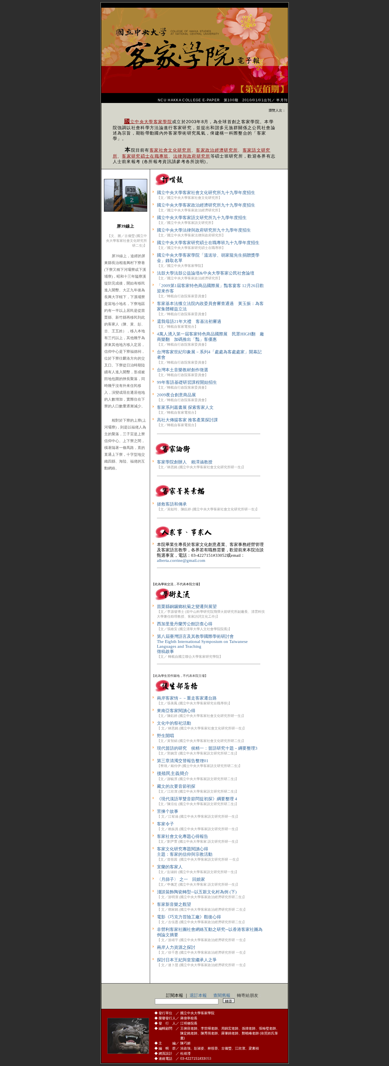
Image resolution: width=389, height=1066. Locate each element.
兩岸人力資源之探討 (176, 947)
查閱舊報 (221, 995)
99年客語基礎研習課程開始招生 (187, 382)
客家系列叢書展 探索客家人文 (185, 407)
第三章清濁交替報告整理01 (182, 760)
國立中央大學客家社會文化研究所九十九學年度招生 (206, 192)
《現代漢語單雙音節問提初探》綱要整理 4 (197, 799)
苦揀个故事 (167, 811)
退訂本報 (198, 995)
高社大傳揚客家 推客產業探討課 (187, 420)
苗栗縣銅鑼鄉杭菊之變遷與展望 (187, 606)
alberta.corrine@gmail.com (181, 560)
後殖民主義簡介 (173, 773)
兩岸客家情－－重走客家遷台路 (187, 698)
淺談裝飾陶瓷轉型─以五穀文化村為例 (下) (197, 892)
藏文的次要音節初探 (176, 786)
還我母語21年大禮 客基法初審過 (189, 321)
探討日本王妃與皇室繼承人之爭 (187, 960)
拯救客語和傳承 (172, 504)
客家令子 (165, 824)
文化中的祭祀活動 (174, 723)
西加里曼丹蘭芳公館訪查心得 (184, 624)
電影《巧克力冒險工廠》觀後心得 (189, 917)
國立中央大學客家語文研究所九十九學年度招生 (202, 217)
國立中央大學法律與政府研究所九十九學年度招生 (204, 230)
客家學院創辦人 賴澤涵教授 (184, 462)
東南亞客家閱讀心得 (176, 710)
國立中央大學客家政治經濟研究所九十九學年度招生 (206, 205)
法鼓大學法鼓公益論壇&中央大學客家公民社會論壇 (205, 273)
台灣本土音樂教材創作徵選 (182, 370)
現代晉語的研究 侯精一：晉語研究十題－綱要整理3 (207, 748)
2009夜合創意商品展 (176, 395)
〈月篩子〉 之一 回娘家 (181, 879)
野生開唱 (165, 735)
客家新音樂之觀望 (174, 904)
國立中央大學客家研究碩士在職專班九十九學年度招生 (208, 242)
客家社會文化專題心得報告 (182, 836)
